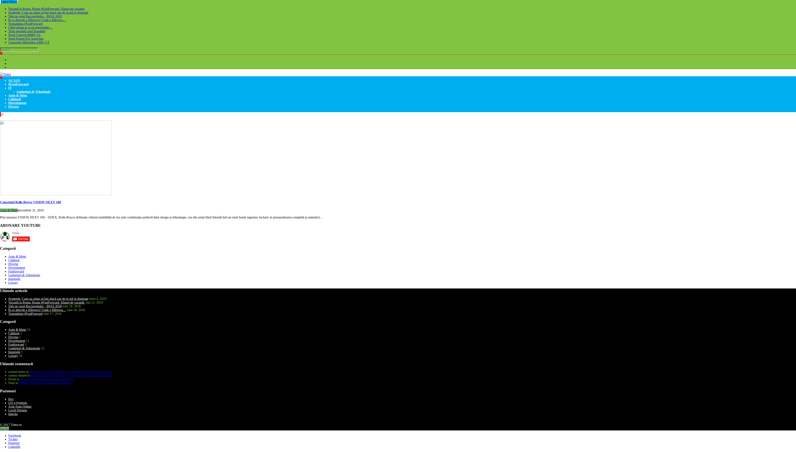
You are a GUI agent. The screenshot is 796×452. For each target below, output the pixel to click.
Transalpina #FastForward (25, 23)
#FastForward (18, 84)
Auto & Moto (17, 95)
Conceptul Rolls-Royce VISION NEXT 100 (30, 202)
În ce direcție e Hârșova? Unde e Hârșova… (37, 20)
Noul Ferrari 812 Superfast (25, 38)
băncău (13, 414)
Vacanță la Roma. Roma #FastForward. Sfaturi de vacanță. (46, 9)
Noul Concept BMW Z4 (24, 35)
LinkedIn (14, 446)
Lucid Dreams (17, 410)
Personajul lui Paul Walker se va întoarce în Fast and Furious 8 (70, 371)
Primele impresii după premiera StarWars (46, 379)
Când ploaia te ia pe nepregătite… (30, 27)
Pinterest (13, 443)
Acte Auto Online (20, 406)
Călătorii (14, 99)
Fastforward (16, 271)
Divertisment (17, 103)
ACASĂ (14, 80)
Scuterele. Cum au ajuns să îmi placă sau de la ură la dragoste (48, 12)
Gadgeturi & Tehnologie (34, 91)
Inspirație (14, 279)
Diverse (13, 106)
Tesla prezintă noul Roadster (26, 31)
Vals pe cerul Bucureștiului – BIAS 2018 (35, 16)
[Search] (1, 53)
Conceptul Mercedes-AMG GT (29, 42)
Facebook (14, 435)
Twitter (13, 439)
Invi (10, 399)
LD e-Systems (17, 403)
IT (10, 88)
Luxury (13, 282)
